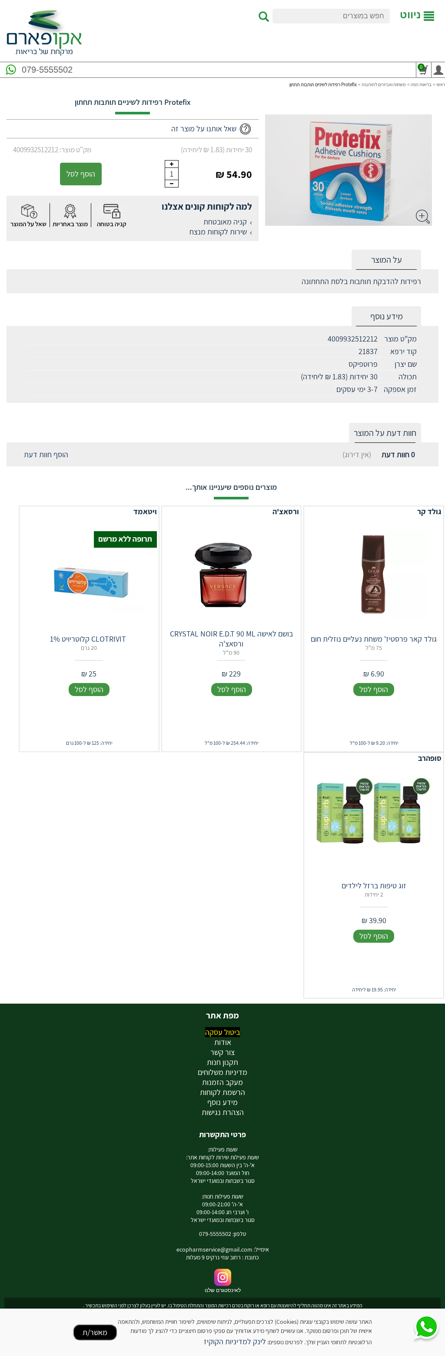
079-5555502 (47, 69)
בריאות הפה (421, 84)
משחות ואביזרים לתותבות (384, 84)
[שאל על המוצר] (28, 211)
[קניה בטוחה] (111, 211)
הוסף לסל (80, 174)
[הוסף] (171, 164)
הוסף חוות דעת (46, 454)
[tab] (386, 260)
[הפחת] (171, 183)
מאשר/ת (95, 1332)
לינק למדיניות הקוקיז (235, 1341)
